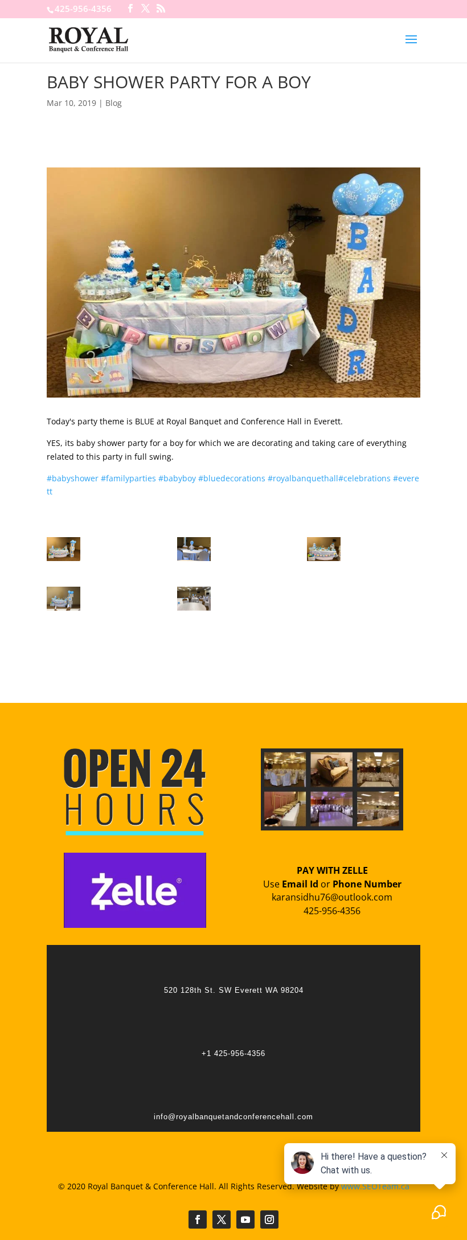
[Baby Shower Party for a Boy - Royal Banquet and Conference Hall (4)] (63, 610)
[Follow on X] (221, 1219)
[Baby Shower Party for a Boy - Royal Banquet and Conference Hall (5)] (194, 610)
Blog (113, 102)
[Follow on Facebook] (198, 1219)
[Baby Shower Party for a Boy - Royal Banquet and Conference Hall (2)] (194, 560)
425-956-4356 (83, 8)
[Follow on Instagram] (269, 1219)
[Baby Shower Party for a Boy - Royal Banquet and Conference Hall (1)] (63, 560)
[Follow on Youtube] (245, 1219)
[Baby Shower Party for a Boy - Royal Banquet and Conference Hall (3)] (324, 560)
